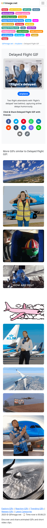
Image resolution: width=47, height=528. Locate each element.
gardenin (29, 24)
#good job (9, 445)
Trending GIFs (37, 508)
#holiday (8, 224)
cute (23, 28)
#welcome (9, 357)
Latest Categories (23, 511)
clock (35, 20)
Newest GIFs (7, 511)
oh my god (19, 35)
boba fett (31, 28)
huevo (4, 10)
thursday (19, 24)
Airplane (18, 43)
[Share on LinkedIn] (38, 121)
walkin (34, 35)
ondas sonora (7, 24)
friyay (28, 20)
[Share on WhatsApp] (31, 121)
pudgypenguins (8, 31)
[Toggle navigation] (42, 3)
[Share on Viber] (31, 127)
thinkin (36, 10)
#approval (9, 449)
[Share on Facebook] (8, 121)
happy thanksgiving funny (12, 20)
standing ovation (9, 17)
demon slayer (7, 13)
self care (27, 10)
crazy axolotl (22, 31)
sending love (7, 35)
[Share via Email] (19, 133)
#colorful (9, 318)
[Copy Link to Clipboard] (27, 133)
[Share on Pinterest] (23, 121)
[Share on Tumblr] (16, 127)
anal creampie (36, 31)
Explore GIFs (7, 508)
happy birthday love (10, 28)
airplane (23, 93)
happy (4, 39)
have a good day (22, 13)
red (27, 35)
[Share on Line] (38, 127)
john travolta (15, 10)
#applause (9, 453)
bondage (22, 17)
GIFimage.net (7, 43)
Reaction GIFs (21, 508)
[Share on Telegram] (23, 127)
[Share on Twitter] (16, 121)
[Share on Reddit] (8, 127)
